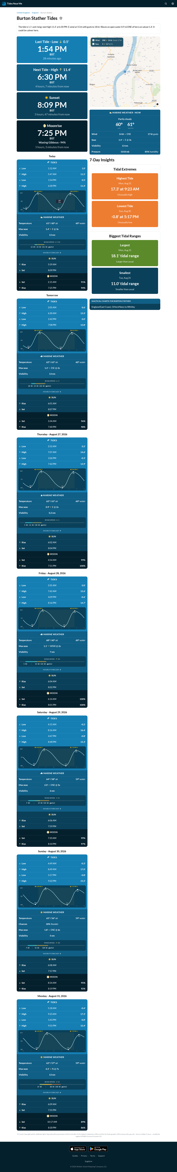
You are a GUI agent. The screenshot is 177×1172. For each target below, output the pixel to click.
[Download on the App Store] (77, 1149)
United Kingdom (23, 13)
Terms (92, 1156)
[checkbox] (107, 40)
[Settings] (173, 3)
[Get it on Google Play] (98, 1149)
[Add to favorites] (61, 18)
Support (101, 1156)
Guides (75, 1156)
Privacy (84, 1156)
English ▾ (88, 1161)
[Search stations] (166, 3)
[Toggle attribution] (157, 104)
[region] (125, 71)
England (35, 13)
